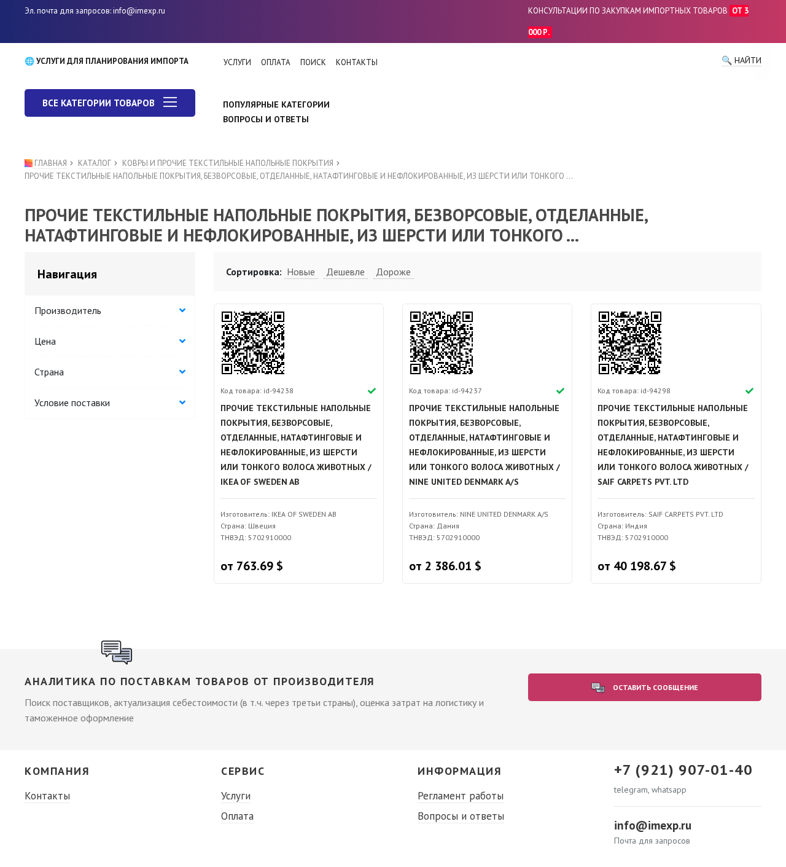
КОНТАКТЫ (357, 62)
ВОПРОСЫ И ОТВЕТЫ (266, 119)
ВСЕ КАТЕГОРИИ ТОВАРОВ (99, 103)
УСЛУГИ (237, 62)
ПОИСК (313, 62)
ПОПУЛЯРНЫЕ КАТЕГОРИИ (276, 104)
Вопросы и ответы (461, 816)
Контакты (47, 795)
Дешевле (345, 271)
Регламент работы (461, 795)
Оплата (237, 816)
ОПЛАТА (275, 62)
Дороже (393, 271)
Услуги (236, 795)
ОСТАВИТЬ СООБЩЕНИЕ (654, 687)
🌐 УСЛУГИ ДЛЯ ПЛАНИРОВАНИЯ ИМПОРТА (107, 61)
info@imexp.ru (652, 825)
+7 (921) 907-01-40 (683, 770)
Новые (301, 271)
